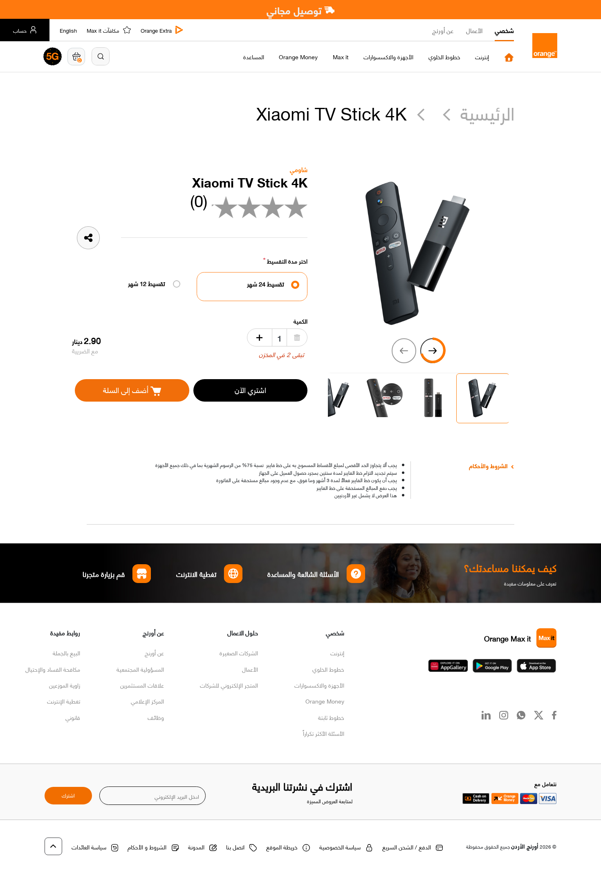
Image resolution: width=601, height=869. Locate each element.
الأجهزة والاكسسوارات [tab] (388, 56)
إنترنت (337, 652)
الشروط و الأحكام (147, 846)
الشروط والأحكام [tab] (488, 465)
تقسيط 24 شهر (265, 284)
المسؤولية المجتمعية (140, 668)
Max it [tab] (340, 56)
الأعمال (474, 30)
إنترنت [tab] (482, 56)
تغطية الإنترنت (63, 700)
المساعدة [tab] (253, 56)
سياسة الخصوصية (340, 846)
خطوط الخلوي (328, 668)
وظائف (156, 717)
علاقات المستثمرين (142, 684)
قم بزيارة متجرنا (104, 574)
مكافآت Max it (103, 30)
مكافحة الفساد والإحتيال (52, 668)
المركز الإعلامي (147, 700)
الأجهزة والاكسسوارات (319, 684)
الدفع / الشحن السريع (406, 846)
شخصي (504, 30)
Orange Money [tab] (298, 56)
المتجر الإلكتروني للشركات (229, 684)
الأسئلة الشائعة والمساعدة (303, 574)
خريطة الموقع (282, 846)
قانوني (72, 717)
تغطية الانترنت (196, 574)
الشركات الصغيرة (239, 652)
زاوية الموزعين (64, 684)
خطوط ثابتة (331, 717)
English (68, 30)
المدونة (196, 846)
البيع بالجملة (66, 652)
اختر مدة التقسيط (287, 260)
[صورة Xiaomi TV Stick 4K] (418, 252)
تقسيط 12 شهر (146, 283)
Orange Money (324, 700)
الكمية (300, 320)
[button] (100, 56)
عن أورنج (442, 30)
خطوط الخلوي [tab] (444, 56)
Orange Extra (156, 30)
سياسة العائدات (89, 846)
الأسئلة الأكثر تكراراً (323, 733)
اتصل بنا (235, 846)
